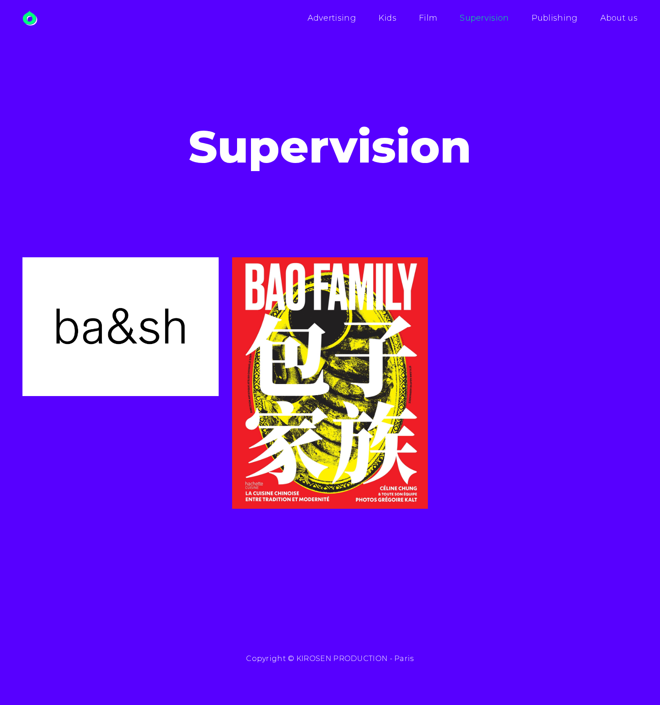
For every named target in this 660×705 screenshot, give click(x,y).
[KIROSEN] (29, 18)
